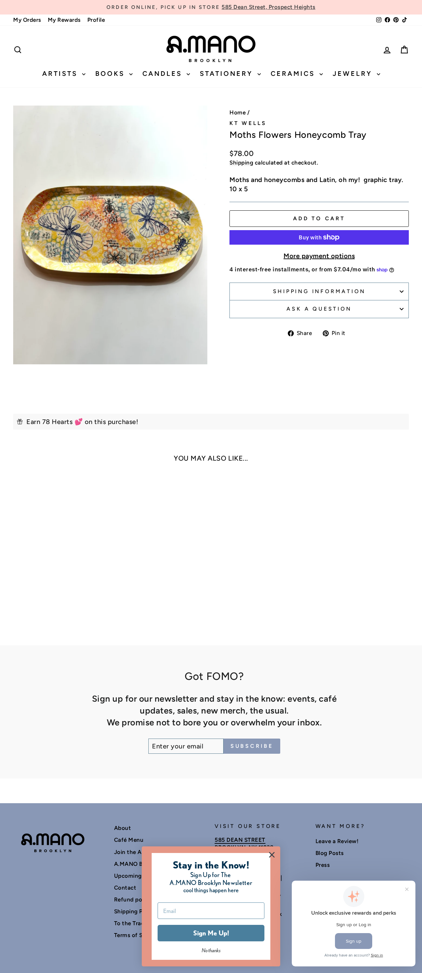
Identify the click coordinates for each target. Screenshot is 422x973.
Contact (125, 887)
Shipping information (319, 291)
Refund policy (133, 899)
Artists (61, 73)
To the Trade (131, 923)
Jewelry (354, 73)
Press (323, 865)
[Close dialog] (272, 855)
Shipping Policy (135, 911)
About (122, 828)
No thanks (211, 950)
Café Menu (129, 839)
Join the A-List (134, 852)
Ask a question (318, 309)
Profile (96, 19)
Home (237, 112)
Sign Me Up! (211, 933)
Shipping (241, 162)
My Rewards (64, 19)
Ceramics (294, 73)
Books (111, 73)
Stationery (228, 73)
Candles (163, 73)
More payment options (319, 256)
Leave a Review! (337, 841)
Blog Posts (330, 853)
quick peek (59, 564)
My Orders (27, 19)
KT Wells (247, 123)
